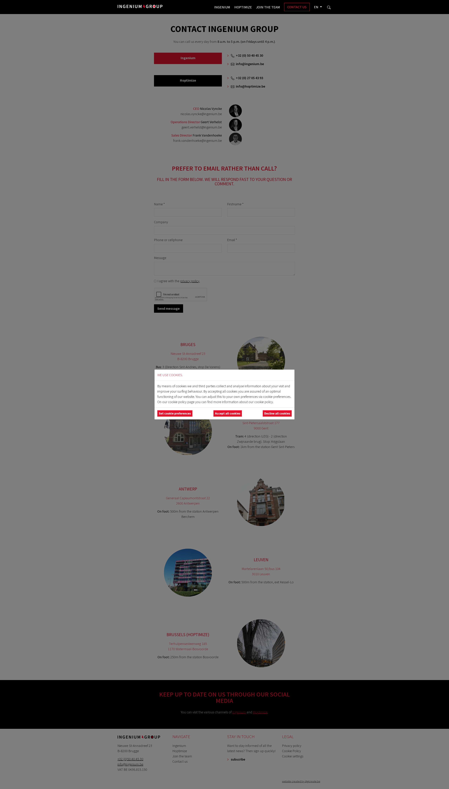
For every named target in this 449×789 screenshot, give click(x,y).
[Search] (328, 7)
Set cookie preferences (175, 413)
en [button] (316, 7)
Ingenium (222, 7)
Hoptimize (243, 7)
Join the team (268, 7)
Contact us (296, 7)
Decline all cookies (277, 413)
